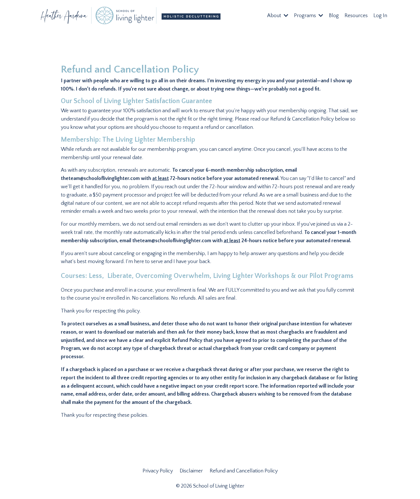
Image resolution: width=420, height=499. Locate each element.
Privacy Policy (158, 471)
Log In (380, 16)
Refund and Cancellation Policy (244, 471)
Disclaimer (192, 471)
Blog (334, 16)
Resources (356, 16)
